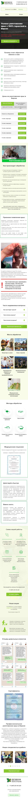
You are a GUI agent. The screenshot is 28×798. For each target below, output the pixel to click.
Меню (6, 14)
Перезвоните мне (14, 771)
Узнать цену (22, 113)
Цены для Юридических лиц (21, 107)
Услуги (21, 14)
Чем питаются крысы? (10, 320)
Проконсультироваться (14, 326)
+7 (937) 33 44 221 (21, 2)
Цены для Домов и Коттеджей (20, 104)
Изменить (20, 9)
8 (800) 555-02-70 (21, 4)
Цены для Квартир (7, 103)
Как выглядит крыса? (9, 310)
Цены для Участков (7, 107)
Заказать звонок (14, 795)
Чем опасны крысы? (9, 315)
